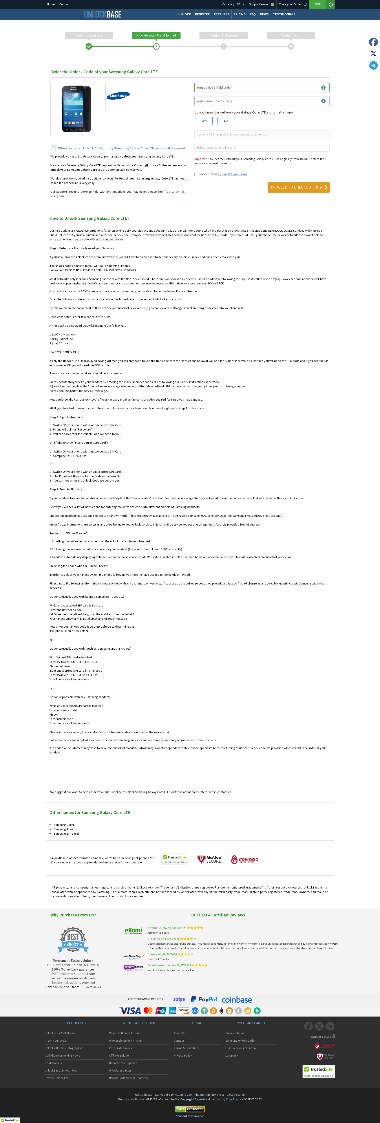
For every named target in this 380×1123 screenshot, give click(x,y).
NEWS (264, 14)
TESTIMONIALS (284, 14)
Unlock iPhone (234, 1033)
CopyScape (233, 1099)
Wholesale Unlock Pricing (125, 1041)
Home (51, 4)
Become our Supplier (123, 1063)
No (226, 121)
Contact (64, 4)
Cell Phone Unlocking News (62, 1055)
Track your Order (56, 1041)
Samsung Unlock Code (240, 1041)
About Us (180, 1033)
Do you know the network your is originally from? (244, 112)
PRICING (240, 14)
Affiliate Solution (119, 1055)
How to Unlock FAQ (57, 1078)
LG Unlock (231, 1055)
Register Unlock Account (125, 1033)
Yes (203, 121)
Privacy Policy (183, 1055)
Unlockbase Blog (120, 1070)
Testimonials (53, 1063)
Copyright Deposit (192, 1099)
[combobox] (261, 134)
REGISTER (202, 14)
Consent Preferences (190, 1116)
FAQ (253, 14)
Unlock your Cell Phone (60, 1033)
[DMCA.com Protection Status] (190, 1110)
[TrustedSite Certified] (174, 859)
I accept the (223, 174)
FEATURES (221, 14)
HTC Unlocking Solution (240, 1048)
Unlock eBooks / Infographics (64, 1048)
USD (231, 4)
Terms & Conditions (232, 174)
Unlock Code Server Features (128, 1078)
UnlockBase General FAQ (61, 1070)
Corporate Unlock (120, 1048)
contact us (224, 792)
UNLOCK (184, 14)
